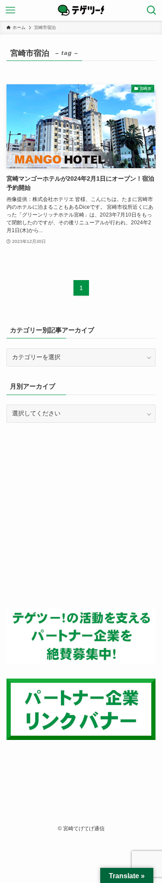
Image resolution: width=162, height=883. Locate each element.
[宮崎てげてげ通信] (81, 10)
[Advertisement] (81, 515)
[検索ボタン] (151, 10)
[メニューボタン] (10, 10)
